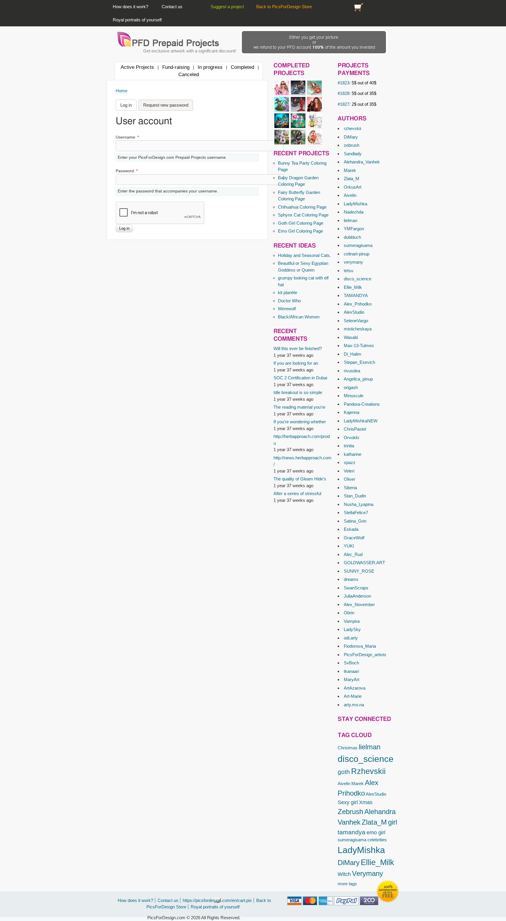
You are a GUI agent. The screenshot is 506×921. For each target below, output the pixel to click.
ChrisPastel (355, 429)
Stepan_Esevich (359, 362)
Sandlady (353, 153)
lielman (350, 220)
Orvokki (351, 437)
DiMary (351, 136)
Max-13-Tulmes (359, 345)
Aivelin (350, 195)
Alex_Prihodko (358, 303)
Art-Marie (353, 696)
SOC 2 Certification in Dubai (300, 377)
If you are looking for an (295, 363)
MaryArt (351, 679)
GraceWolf (354, 537)
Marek (350, 170)
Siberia (350, 487)
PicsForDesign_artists (365, 654)
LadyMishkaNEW (360, 420)
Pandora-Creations (362, 404)
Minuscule (353, 395)
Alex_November (359, 604)
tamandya (351, 832)
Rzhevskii (368, 771)
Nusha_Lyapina (358, 504)
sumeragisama (358, 245)
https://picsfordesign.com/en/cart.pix (358, 6)
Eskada (351, 529)
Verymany (367, 873)
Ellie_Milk (353, 287)
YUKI (349, 545)
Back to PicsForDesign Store (284, 6)
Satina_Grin (355, 521)
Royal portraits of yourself (137, 19)
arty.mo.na (354, 704)
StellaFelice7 (356, 512)
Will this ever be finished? (297, 348)
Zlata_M (351, 178)
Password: (127, 171)
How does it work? (130, 6)
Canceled (188, 74)
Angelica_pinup (358, 378)
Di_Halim (352, 354)
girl (392, 822)
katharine (352, 454)
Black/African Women (298, 316)
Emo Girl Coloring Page (300, 230)
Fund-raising (175, 67)
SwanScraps (356, 587)
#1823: (357, 82)
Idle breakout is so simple (297, 392)
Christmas (348, 747)
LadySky (352, 629)
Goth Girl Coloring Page (300, 223)
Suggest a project (227, 6)
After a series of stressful (297, 493)
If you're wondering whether (299, 421)
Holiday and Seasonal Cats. (304, 255)
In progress (210, 67)
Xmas (365, 802)
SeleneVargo (356, 320)
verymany (353, 262)
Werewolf (287, 308)
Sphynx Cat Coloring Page (303, 214)
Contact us (172, 6)
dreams (351, 579)
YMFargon (354, 228)
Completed (242, 67)
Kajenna (351, 412)
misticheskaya (358, 328)
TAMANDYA (356, 295)
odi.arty (351, 637)
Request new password (165, 105)
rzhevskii (352, 128)
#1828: (357, 93)
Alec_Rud (353, 554)
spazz (349, 462)
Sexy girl (348, 802)
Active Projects (137, 67)
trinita (349, 445)
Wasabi (351, 337)
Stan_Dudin (355, 495)
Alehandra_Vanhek (362, 161)
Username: (127, 137)
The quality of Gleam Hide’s (299, 478)
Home (121, 90)
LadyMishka (355, 203)
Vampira (352, 621)
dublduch (352, 237)
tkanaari (351, 671)
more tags (347, 883)
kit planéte (287, 292)
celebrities (377, 839)
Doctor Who (289, 300)
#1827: (357, 104)
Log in (126, 105)
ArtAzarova (354, 687)
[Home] (168, 39)
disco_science (357, 278)
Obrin (349, 612)
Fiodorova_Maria (360, 646)
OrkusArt (352, 187)
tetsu (348, 270)
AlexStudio (354, 312)
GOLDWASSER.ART (364, 562)
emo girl (376, 832)
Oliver (349, 479)
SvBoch (351, 662)
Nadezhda (353, 211)
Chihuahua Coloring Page (302, 206)
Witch (344, 874)
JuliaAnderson (357, 595)
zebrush (351, 145)
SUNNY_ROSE (359, 571)
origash (351, 387)
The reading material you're (299, 407)
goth (344, 771)
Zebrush (350, 812)
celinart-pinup (356, 253)
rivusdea (352, 370)
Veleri (349, 470)
